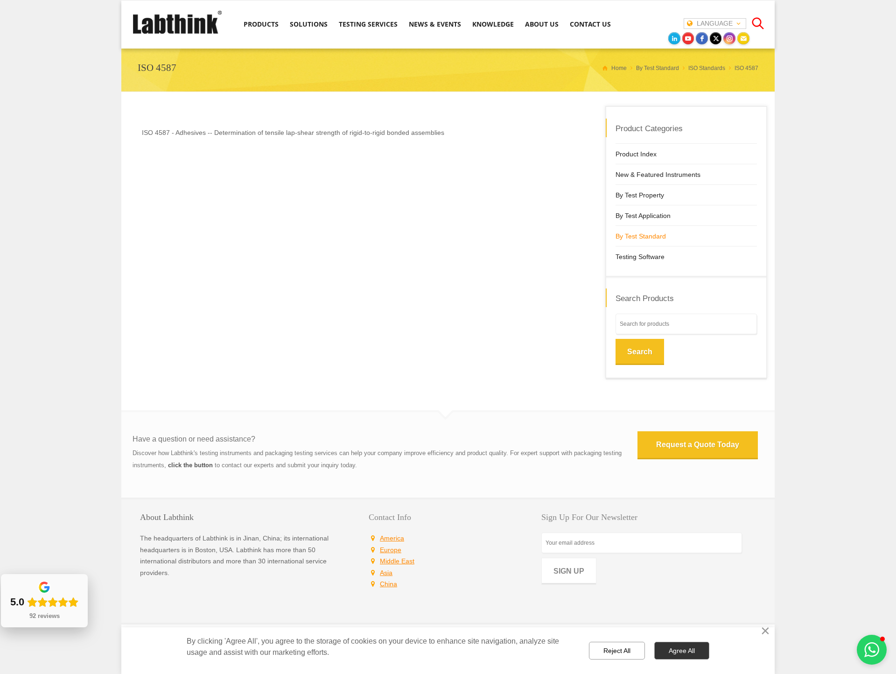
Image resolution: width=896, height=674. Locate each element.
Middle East (397, 561)
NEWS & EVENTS (435, 24)
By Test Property (640, 195)
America (392, 538)
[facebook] (702, 38)
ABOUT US (542, 24)
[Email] (743, 38)
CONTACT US (590, 24)
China (388, 584)
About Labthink (167, 517)
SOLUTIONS (309, 24)
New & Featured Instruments (658, 174)
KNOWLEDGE (493, 24)
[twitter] (716, 38)
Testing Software (640, 256)
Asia (386, 572)
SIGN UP (568, 571)
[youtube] (688, 38)
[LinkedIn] (674, 38)
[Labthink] (177, 33)
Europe (390, 550)
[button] (872, 650)
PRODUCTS (261, 24)
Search (639, 352)
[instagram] (729, 38)
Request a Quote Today (697, 445)
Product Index (636, 154)
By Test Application (643, 215)
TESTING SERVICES (368, 24)
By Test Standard (641, 236)
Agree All (682, 650)
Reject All (616, 650)
